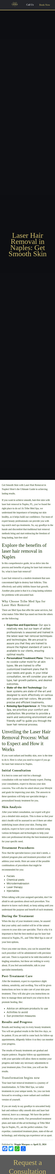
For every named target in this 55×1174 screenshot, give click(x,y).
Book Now (44, 5)
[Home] (15, 4)
